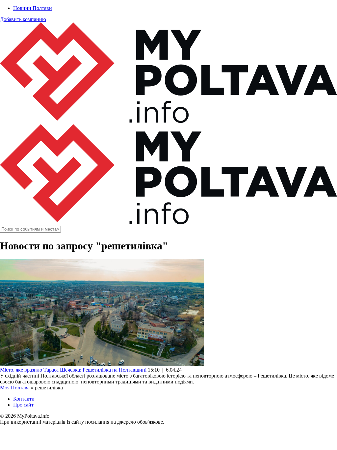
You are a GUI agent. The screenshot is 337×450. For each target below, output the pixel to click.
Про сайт (23, 405)
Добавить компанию (23, 19)
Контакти (24, 399)
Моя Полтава (15, 387)
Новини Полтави (32, 8)
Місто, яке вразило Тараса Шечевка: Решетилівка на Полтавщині (73, 370)
